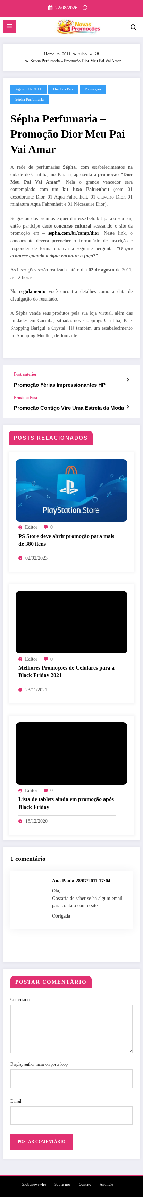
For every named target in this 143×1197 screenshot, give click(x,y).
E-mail (15, 1101)
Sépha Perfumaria (29, 99)
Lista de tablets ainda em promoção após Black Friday (66, 803)
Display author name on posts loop (39, 1064)
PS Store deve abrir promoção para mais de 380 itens (66, 540)
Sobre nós (62, 1184)
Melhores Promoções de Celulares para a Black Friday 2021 (66, 671)
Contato (85, 1184)
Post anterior (25, 374)
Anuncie (106, 1184)
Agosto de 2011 (28, 89)
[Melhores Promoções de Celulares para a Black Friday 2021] (71, 621)
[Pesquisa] (133, 27)
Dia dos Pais (63, 89)
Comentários (20, 999)
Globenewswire (34, 1184)
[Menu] (9, 26)
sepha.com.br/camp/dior (73, 233)
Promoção (93, 89)
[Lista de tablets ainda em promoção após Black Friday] (71, 753)
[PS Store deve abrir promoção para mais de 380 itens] (71, 490)
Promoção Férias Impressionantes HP (60, 385)
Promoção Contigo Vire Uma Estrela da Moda (69, 408)
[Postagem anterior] (127, 380)
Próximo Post (25, 397)
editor (31, 527)
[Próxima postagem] (127, 407)
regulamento (32, 291)
